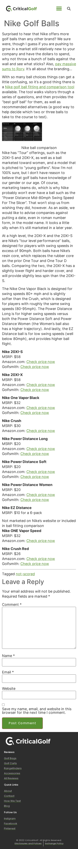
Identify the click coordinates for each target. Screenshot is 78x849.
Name (8, 656)
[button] (59, 8)
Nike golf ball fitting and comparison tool (39, 87)
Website (8, 688)
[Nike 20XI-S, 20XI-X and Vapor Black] (22, 140)
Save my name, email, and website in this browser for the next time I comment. (36, 710)
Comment (12, 604)
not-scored (25, 574)
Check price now (40, 362)
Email (8, 672)
